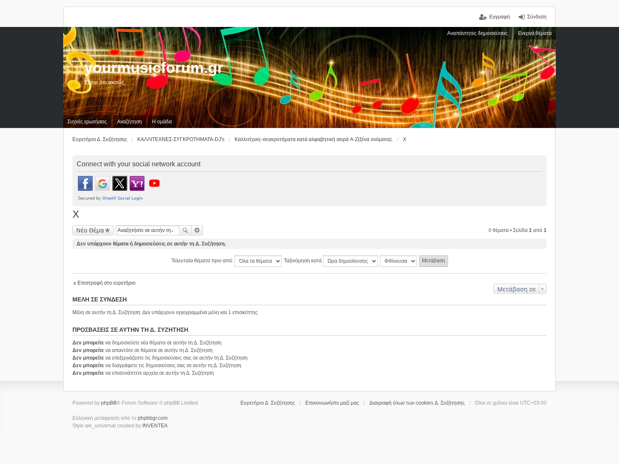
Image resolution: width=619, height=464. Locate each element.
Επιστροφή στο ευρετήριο (106, 283)
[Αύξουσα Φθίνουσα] (399, 261)
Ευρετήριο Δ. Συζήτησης (267, 403)
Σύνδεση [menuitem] (537, 17)
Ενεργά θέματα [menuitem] (535, 33)
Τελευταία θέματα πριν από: (203, 261)
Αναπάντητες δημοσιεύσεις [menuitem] (477, 33)
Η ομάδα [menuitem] (162, 122)
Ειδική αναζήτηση (197, 230)
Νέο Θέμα (90, 230)
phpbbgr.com (153, 418)
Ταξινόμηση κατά (303, 261)
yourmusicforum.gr (153, 67)
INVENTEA (155, 426)
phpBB (109, 403)
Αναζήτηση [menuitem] (129, 122)
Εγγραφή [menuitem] (499, 17)
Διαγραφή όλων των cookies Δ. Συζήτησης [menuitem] (417, 403)
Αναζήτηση (185, 230)
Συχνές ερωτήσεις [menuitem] (87, 122)
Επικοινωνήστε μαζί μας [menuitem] (332, 403)
